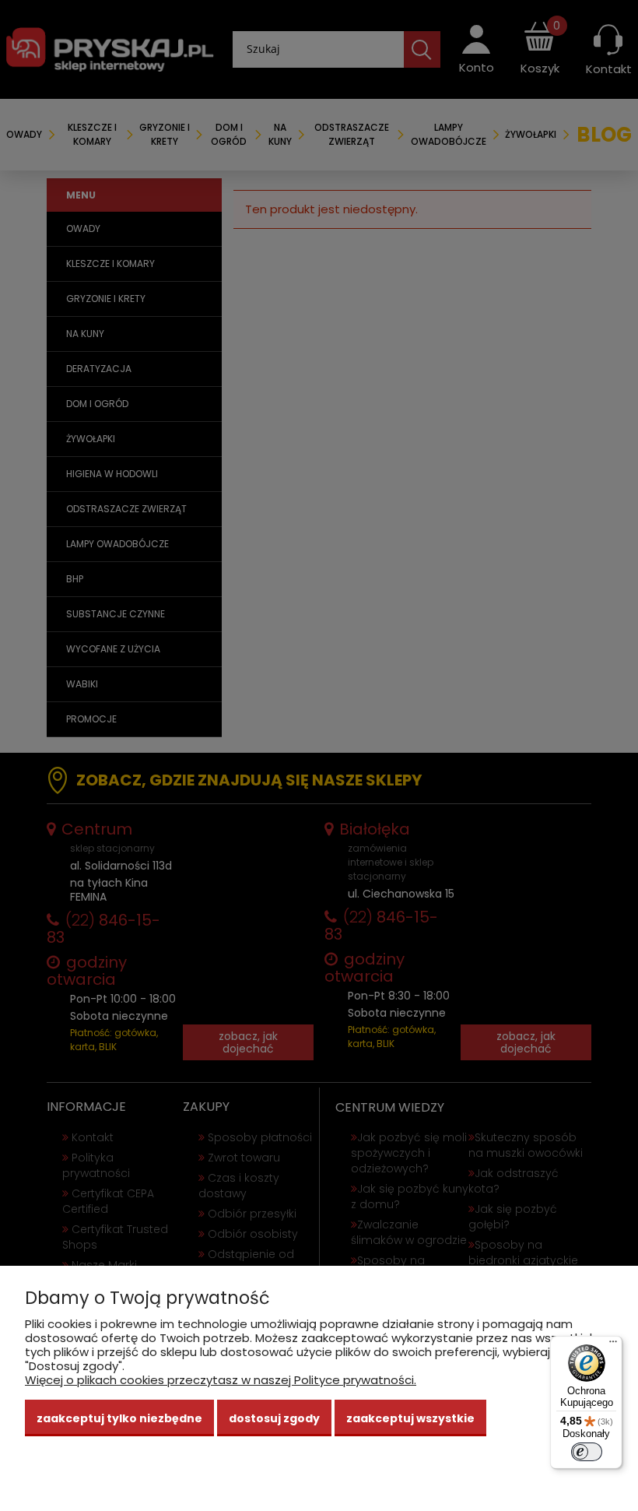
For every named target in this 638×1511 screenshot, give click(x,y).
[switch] (586, 1451)
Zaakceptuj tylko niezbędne (119, 1418)
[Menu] (613, 1345)
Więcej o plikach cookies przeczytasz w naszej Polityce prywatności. (220, 1380)
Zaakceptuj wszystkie (410, 1418)
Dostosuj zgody (274, 1418)
